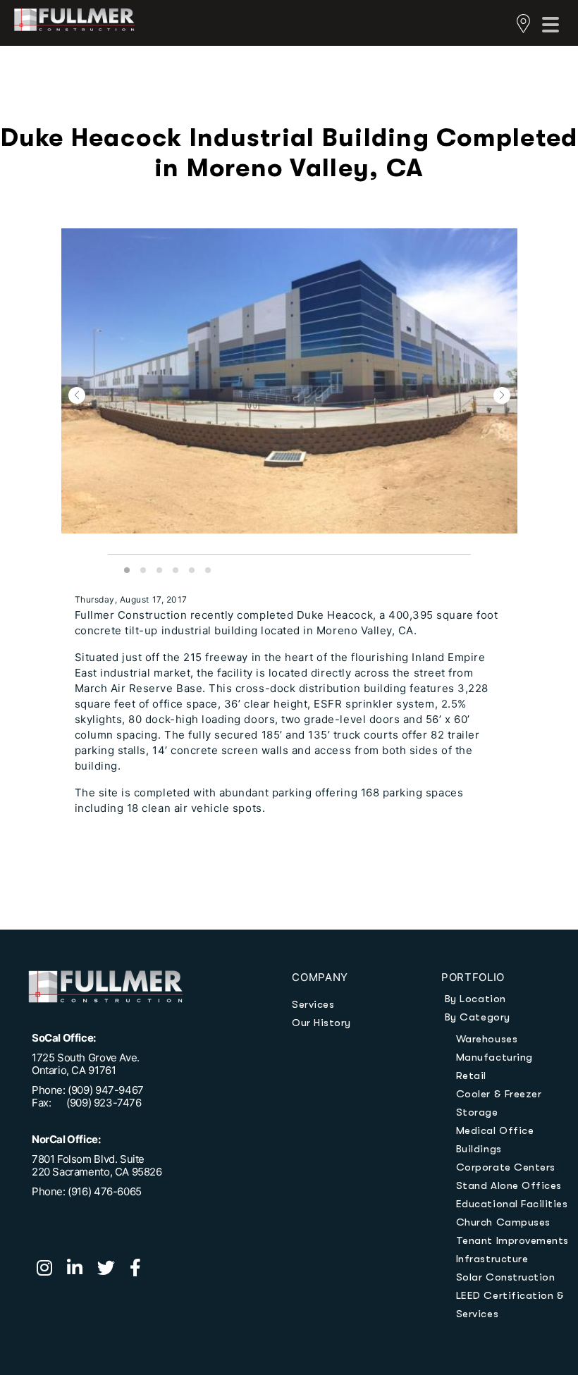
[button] (76, 395)
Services (313, 1004)
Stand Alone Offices (509, 1185)
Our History (321, 1022)
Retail (471, 1075)
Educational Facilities (512, 1203)
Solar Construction (505, 1277)
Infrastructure (492, 1258)
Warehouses (486, 1038)
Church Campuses (503, 1222)
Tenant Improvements (512, 1240)
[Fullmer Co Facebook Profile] (141, 1270)
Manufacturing (494, 1057)
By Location (475, 998)
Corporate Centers (505, 1167)
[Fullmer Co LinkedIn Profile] (82, 1270)
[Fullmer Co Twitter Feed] (113, 1270)
